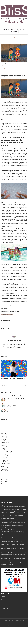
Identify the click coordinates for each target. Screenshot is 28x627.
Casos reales (3, 437)
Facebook (3, 323)
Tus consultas (4, 467)
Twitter (10, 323)
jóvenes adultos (4, 443)
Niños (2, 448)
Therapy (3, 466)
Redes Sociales (4, 455)
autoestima (3, 436)
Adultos (2, 433)
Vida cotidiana (4, 470)
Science (2, 458)
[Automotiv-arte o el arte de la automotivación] (14, 368)
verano (11, 314)
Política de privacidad (19, 622)
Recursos (3, 454)
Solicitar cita (14, 31)
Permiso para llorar (10, 410)
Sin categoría (3, 460)
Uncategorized (4, 469)
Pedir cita (3, 599)
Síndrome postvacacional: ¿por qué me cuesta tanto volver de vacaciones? (16, 399)
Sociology (3, 461)
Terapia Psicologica (5, 464)
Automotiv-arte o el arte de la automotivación (13, 378)
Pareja (3, 70)
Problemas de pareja (5, 314)
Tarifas (2, 598)
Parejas (4, 609)
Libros (2, 445)
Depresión (3, 439)
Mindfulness (3, 446)
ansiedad (3, 434)
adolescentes (3, 431)
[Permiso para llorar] (3, 410)
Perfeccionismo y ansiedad (6, 451)
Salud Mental (4, 457)
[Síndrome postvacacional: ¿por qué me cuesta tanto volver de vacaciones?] (3, 399)
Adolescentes (5, 608)
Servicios (3, 596)
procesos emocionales (5, 452)
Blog (2, 601)
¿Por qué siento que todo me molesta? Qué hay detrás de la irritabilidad (16, 404)
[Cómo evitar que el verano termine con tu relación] (14, 52)
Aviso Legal (13, 622)
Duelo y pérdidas (4, 442)
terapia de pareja (4, 463)
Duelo (2, 440)
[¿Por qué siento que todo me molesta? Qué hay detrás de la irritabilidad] (3, 405)
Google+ (7, 323)
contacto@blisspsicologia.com (8, 479)
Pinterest (15, 323)
